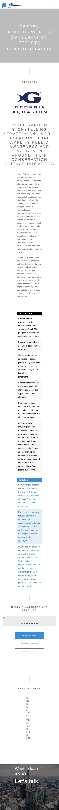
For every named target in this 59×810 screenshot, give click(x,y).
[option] (28, 700)
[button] (22, 623)
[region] (29, 621)
